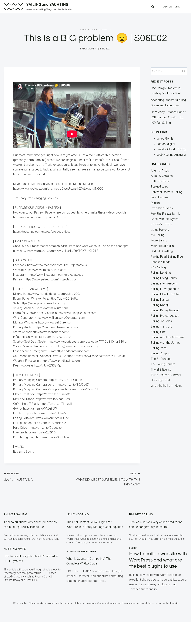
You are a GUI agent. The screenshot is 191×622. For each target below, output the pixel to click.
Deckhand (88, 48)
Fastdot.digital (166, 144)
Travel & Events (161, 369)
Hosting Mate (15, 548)
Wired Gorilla (165, 138)
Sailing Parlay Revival (165, 310)
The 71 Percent (161, 359)
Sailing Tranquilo (161, 326)
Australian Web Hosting (81, 551)
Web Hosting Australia (171, 154)
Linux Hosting (77, 514)
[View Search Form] (152, 6)
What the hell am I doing (166, 385)
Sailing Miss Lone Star (165, 294)
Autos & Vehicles (162, 176)
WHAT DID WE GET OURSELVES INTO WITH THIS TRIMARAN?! (108, 479)
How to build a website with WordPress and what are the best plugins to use (158, 560)
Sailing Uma (159, 332)
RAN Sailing (158, 267)
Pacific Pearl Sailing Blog (167, 256)
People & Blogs (160, 262)
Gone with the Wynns (164, 219)
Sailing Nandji (159, 305)
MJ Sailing (157, 235)
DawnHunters (160, 197)
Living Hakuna (160, 229)
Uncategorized (160, 380)
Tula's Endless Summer (166, 375)
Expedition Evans (162, 208)
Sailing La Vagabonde (165, 289)
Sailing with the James (165, 342)
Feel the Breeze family (165, 213)
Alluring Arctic (160, 170)
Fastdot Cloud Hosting (171, 149)
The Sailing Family (163, 364)
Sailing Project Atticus (95, 30)
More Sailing (159, 240)
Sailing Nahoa (160, 299)
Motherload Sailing (163, 246)
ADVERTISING (172, 6)
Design (155, 203)
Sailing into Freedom (164, 283)
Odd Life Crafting (162, 251)
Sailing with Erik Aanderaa (168, 337)
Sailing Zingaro (160, 353)
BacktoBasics (159, 186)
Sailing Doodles (161, 272)
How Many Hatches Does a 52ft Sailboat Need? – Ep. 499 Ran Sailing (168, 117)
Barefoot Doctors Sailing (166, 192)
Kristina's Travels (162, 224)
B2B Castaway (160, 181)
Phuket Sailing (15, 514)
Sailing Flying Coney (164, 278)
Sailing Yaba (159, 348)
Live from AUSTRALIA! (18, 476)
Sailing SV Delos (161, 321)
